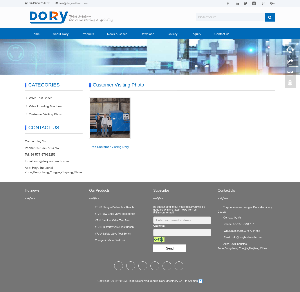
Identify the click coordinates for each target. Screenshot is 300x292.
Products (88, 34)
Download (147, 34)
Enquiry (196, 34)
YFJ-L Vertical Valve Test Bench (113, 220)
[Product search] (270, 17)
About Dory (61, 34)
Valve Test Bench (40, 98)
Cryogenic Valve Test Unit (109, 240)
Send (169, 248)
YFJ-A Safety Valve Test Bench (112, 233)
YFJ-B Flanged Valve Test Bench (114, 207)
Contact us (221, 34)
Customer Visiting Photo (45, 114)
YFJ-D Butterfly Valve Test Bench (114, 227)
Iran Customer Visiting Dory (110, 147)
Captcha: (159, 225)
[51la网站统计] (200, 281)
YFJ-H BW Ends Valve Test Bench (114, 213)
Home (35, 34)
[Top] (290, 84)
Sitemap (193, 281)
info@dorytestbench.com (74, 3)
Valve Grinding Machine (45, 106)
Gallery (172, 34)
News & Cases (117, 34)
